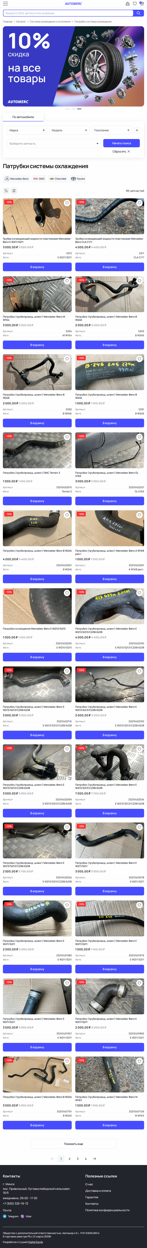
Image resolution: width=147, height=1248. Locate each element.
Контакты (91, 1204)
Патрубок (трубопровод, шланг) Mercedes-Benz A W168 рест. (109, 552)
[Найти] (138, 13)
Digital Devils (35, 1242)
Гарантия (91, 1197)
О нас (89, 1184)
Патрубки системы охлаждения (93, 21)
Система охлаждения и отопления (50, 21)
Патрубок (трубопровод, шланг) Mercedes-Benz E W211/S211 (106, 864)
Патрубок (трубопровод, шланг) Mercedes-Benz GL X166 (106, 474)
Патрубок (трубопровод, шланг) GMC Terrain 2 (31, 472)
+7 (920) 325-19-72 (15, 1203)
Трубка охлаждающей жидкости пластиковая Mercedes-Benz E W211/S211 (37, 240)
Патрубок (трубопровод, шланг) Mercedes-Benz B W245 (37, 550)
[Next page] (94, 1159)
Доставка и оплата (98, 1191)
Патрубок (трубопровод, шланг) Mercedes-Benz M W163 (106, 1098)
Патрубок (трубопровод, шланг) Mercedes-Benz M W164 (34, 318)
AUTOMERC (73, 3)
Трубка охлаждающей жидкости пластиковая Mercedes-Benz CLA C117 (109, 240)
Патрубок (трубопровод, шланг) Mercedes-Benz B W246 (106, 318)
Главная (8, 21)
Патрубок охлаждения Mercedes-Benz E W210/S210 (34, 628)
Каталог (21, 21)
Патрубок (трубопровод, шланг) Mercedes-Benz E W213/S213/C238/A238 (106, 630)
